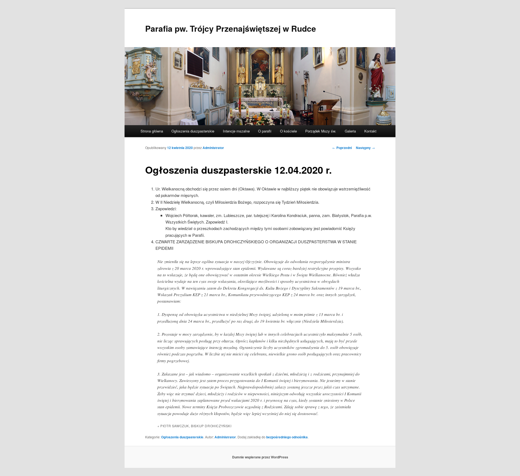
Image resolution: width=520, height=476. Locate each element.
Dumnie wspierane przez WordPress (260, 457)
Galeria (350, 131)
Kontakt (370, 131)
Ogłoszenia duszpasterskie (192, 131)
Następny (365, 147)
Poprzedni (342, 147)
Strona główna (152, 131)
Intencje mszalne (236, 131)
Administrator (213, 147)
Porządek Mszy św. (320, 131)
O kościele (288, 131)
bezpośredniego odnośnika (287, 437)
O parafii (264, 131)
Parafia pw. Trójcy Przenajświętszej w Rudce (230, 28)
